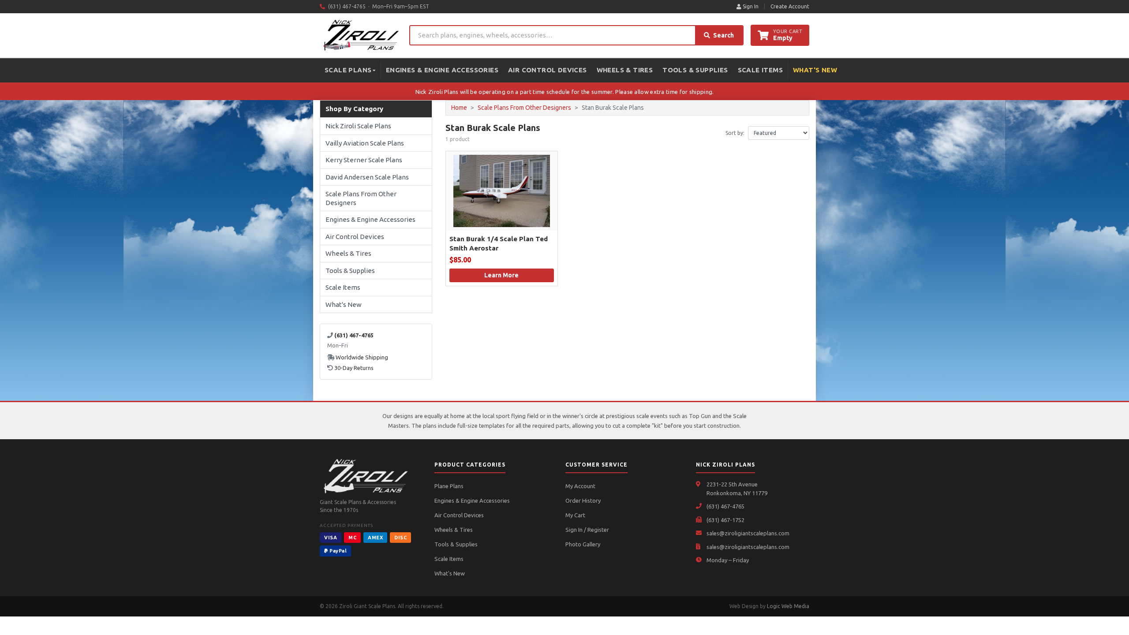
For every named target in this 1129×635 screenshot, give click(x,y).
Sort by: (734, 133)
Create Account (789, 6)
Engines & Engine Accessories (442, 70)
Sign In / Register (587, 530)
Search (723, 35)
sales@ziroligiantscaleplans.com (748, 533)
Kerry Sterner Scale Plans (363, 160)
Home (459, 107)
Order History (583, 500)
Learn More (501, 275)
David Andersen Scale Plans (367, 177)
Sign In (750, 6)
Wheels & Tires (625, 70)
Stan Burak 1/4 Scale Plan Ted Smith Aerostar (498, 243)
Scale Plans (348, 70)
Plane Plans (449, 486)
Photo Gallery (582, 544)
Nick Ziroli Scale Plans (358, 126)
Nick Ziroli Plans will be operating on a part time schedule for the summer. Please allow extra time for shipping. (564, 92)
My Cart (575, 515)
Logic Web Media (788, 606)
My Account (580, 486)
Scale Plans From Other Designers (360, 198)
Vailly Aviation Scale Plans (364, 143)
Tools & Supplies (695, 70)
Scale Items (760, 70)
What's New (815, 70)
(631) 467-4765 (725, 506)
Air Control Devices (547, 70)
